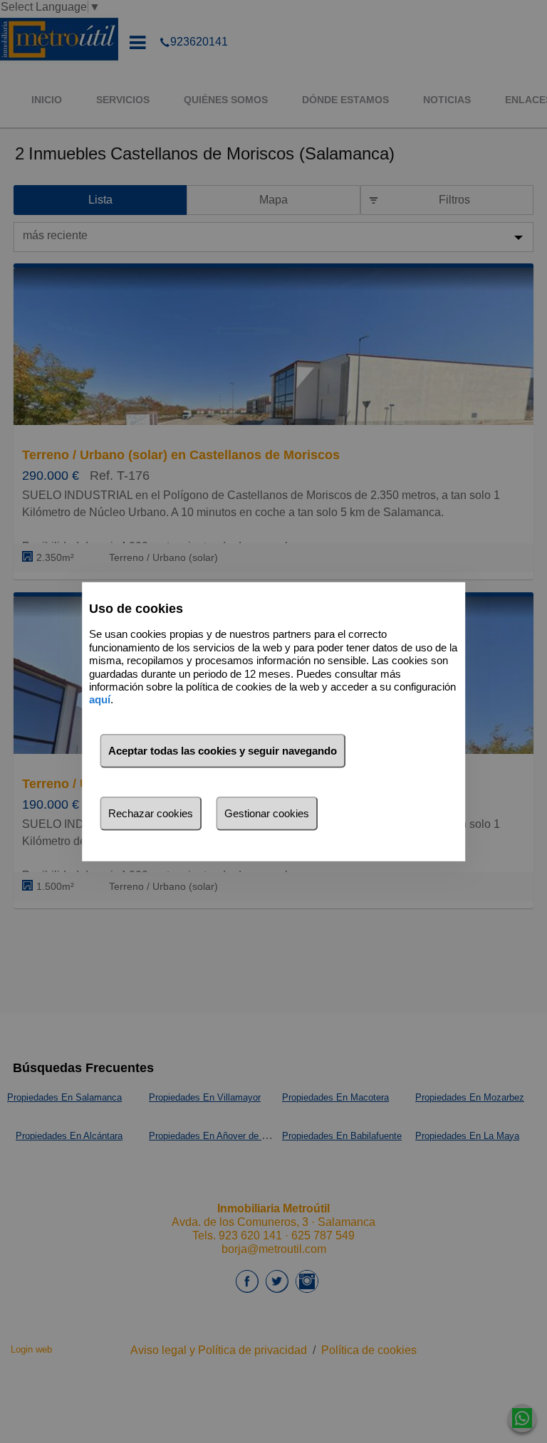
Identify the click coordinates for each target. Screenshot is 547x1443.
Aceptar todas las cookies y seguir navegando (222, 751)
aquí (99, 699)
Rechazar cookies (150, 813)
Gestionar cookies (266, 813)
